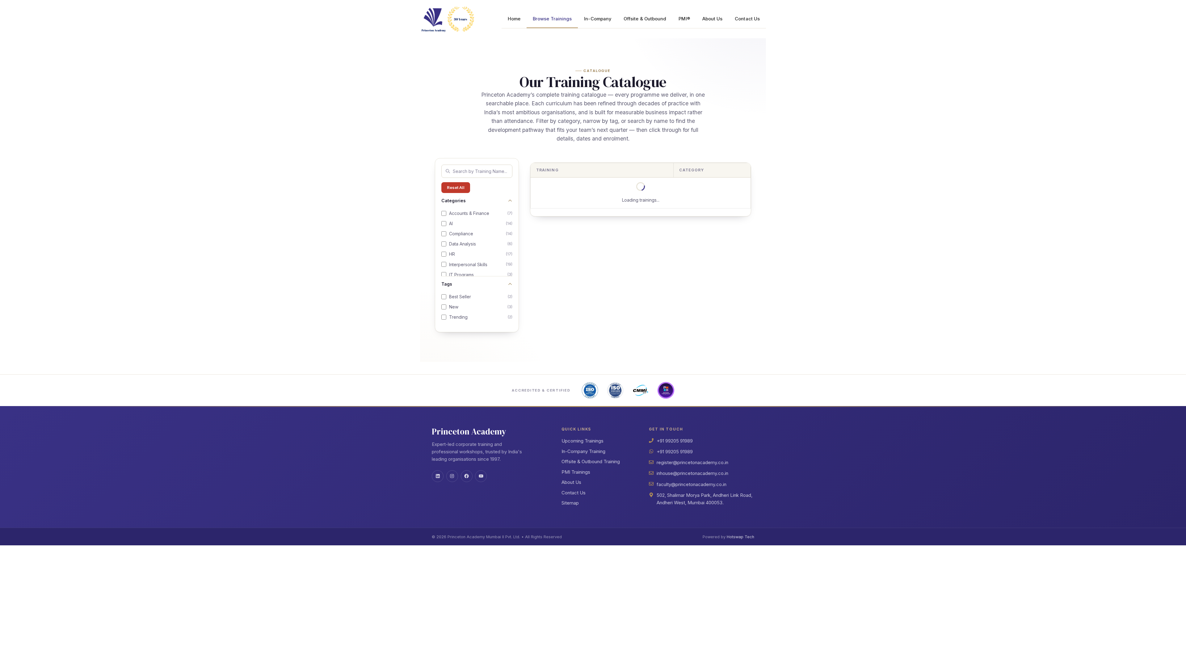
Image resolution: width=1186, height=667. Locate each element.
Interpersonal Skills (480, 264)
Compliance (480, 233)
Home (514, 19)
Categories (453, 200)
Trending (480, 317)
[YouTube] (481, 476)
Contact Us (747, 19)
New (480, 306)
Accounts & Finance (480, 213)
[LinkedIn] (438, 476)
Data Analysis (480, 243)
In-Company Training (583, 451)
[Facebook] (467, 476)
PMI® (684, 19)
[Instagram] (452, 476)
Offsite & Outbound (645, 19)
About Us (712, 19)
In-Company (597, 19)
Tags (446, 284)
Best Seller (480, 296)
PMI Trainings (575, 472)
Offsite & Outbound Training (590, 461)
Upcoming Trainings (582, 441)
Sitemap (570, 503)
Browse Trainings (552, 19)
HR (480, 254)
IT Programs (480, 274)
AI (480, 223)
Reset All (456, 187)
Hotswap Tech (740, 537)
